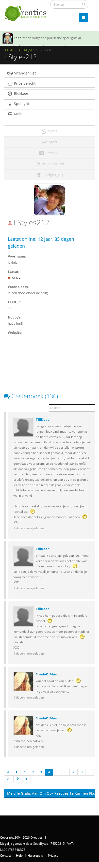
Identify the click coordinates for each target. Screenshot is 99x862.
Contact (5, 855)
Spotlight (21, 103)
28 (8, 779)
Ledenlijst (25, 50)
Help (19, 855)
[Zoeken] (83, 4)
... (90, 772)
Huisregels (35, 855)
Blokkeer (20, 93)
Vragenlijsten (52, 163)
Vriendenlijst (24, 73)
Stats (52, 142)
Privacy (53, 855)
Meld (18, 113)
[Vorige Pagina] (16, 772)
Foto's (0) (52, 152)
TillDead (43, 419)
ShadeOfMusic (47, 674)
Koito (17, 38)
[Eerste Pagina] (8, 772)
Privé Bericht (24, 83)
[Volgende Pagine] (17, 779)
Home (9, 50)
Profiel (52, 131)
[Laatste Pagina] (26, 779)
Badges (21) (52, 174)
